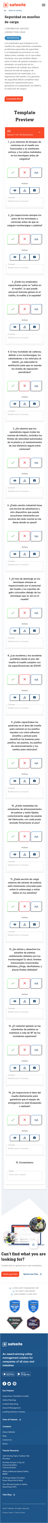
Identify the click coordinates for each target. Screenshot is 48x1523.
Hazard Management (12, 1408)
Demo (5, 1444)
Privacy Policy (8, 1513)
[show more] (39, 132)
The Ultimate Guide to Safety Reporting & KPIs (15, 1486)
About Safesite (9, 1432)
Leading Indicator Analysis (14, 1412)
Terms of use (20, 1513)
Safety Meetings (9, 1400)
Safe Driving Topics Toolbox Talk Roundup (16, 1457)
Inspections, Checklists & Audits (16, 1396)
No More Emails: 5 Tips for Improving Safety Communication (14, 1465)
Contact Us (7, 1440)
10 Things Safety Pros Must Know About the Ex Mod (14, 1479)
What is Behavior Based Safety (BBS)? (16, 1473)
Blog (4, 1436)
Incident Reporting (10, 1404)
